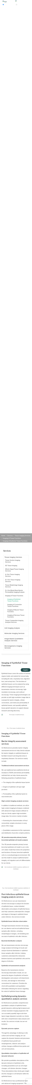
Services (10, 535)
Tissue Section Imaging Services (12, 561)
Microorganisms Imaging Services (13, 647)
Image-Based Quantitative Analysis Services (13, 640)
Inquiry (25, 670)
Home (3, 535)
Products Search (9, 4)
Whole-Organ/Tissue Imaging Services (14, 570)
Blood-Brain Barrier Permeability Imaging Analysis (14, 591)
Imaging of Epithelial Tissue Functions (13, 600)
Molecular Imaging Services (14, 633)
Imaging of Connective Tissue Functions (14, 605)
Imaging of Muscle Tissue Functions (15, 610)
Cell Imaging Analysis (12, 628)
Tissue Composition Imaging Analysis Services (14, 621)
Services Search (22, 4)
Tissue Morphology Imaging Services (14, 586)
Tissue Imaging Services (22, 535)
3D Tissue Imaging (11, 565)
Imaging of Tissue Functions (12, 538)
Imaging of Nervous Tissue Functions (15, 616)
